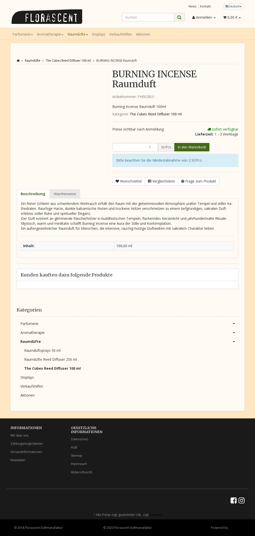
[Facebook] (234, 500)
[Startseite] (18, 60)
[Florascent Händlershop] (46, 16)
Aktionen (143, 34)
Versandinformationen (26, 452)
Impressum (79, 464)
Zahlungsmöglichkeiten (26, 444)
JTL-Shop (235, 528)
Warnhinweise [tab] (65, 193)
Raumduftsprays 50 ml (42, 350)
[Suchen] (179, 17)
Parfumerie (21, 34)
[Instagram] (242, 500)
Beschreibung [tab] (33, 193)
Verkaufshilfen (120, 34)
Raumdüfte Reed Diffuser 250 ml (50, 359)
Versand (156, 515)
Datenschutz (79, 439)
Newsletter (18, 460)
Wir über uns (19, 435)
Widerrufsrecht (81, 472)
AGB (74, 447)
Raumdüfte (76, 34)
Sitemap (76, 455)
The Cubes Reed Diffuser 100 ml (156, 114)
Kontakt (205, 6)
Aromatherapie (49, 34)
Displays (98, 34)
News (192, 6)
